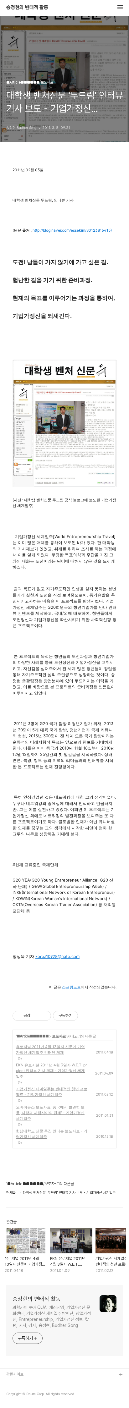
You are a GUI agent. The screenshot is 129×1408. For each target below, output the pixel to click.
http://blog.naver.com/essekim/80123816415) (72, 230)
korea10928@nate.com (57, 956)
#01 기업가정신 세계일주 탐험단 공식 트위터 (42, 1395)
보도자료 (59, 1036)
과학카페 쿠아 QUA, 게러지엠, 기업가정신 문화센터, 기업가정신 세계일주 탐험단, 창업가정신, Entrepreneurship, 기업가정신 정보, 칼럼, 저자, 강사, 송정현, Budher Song (52, 1316)
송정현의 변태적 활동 (27, 7)
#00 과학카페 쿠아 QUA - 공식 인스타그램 (41, 1385)
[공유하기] (36, 1015)
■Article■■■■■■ (33, 1036)
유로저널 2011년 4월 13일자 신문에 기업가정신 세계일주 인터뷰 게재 (50, 1049)
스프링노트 (71, 987)
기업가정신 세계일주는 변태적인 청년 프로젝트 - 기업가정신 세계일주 (51, 1091)
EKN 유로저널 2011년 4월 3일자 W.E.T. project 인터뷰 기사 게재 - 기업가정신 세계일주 (51, 1071)
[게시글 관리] (44, 1015)
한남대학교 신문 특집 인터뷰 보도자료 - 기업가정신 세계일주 (51, 1134)
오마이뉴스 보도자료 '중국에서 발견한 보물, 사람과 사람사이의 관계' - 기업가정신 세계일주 (50, 1113)
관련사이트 (14, 1374)
